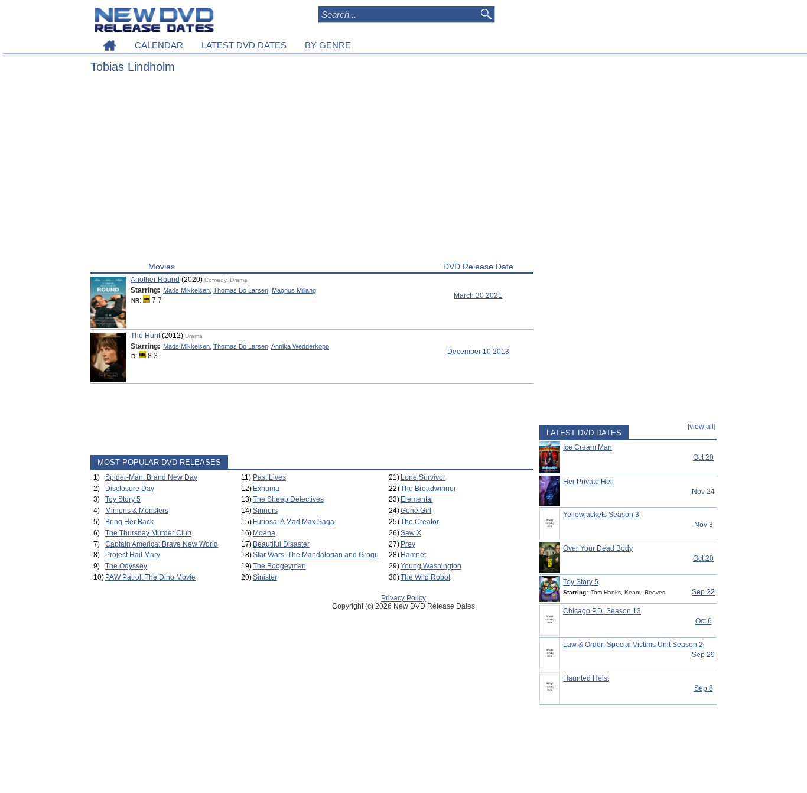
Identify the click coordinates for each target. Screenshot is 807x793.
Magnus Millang (294, 290)
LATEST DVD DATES (244, 45)
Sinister (265, 577)
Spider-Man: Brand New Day (151, 477)
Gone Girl (416, 510)
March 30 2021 (478, 295)
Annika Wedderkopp (300, 346)
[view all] (701, 426)
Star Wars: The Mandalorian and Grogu (316, 555)
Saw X (411, 533)
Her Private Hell (588, 481)
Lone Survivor (423, 477)
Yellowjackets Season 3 (601, 515)
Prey (408, 544)
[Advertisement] (311, 170)
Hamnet (413, 555)
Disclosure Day (129, 489)
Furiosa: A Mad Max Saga (293, 522)
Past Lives (269, 477)
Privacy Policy (403, 598)
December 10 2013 (478, 351)
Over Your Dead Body (598, 548)
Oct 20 (703, 457)
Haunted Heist (586, 678)
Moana (264, 533)
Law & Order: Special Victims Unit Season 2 (633, 645)
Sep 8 (703, 688)
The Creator (420, 522)
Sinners (265, 510)
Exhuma (266, 489)
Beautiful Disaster (281, 544)
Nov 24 (703, 492)
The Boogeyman (279, 566)
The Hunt (145, 336)
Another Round (155, 279)
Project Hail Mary (132, 555)
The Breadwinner (428, 489)
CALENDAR (159, 45)
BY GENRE (328, 45)
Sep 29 (703, 655)
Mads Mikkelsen (186, 290)
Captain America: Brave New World (161, 544)
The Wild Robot (425, 577)
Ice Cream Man (587, 447)
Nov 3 (703, 525)
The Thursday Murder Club (148, 533)
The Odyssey (126, 566)
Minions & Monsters (136, 510)
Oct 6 (703, 621)
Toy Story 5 (123, 499)
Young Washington (431, 566)
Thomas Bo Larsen (240, 290)
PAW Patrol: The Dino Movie (150, 577)
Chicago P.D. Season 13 (602, 611)
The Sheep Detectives (288, 499)
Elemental (417, 499)
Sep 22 (703, 592)
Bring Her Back (129, 522)
